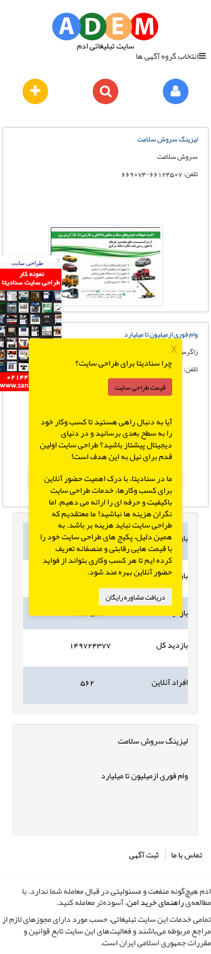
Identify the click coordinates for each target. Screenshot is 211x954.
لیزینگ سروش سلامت (167, 139)
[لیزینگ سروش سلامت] (105, 265)
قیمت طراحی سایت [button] (140, 386)
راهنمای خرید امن (155, 902)
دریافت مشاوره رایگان (135, 596)
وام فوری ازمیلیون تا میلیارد (161, 334)
